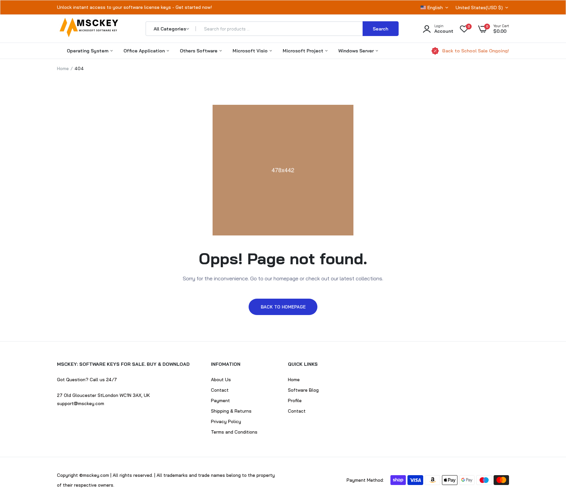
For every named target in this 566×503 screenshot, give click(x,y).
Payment (220, 400)
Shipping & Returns (231, 411)
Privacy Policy (226, 421)
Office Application (144, 51)
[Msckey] (89, 29)
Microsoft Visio (251, 51)
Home (63, 68)
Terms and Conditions (234, 432)
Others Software (199, 51)
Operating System (88, 51)
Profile (295, 400)
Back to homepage (283, 306)
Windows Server (356, 51)
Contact (220, 390)
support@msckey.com (80, 403)
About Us (221, 379)
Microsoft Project (304, 51)
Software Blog (303, 390)
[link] (548, 455)
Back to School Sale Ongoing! (475, 50)
